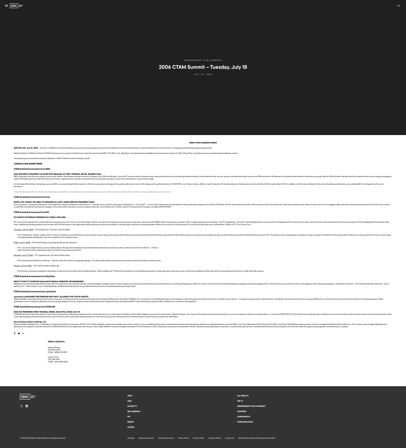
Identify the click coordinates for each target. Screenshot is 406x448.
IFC (128, 417)
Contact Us (229, 438)
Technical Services (166, 438)
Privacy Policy (198, 438)
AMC (129, 401)
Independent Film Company (203, 60)
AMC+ (130, 396)
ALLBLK (130, 427)
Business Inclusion (146, 438)
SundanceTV (243, 417)
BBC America (133, 412)
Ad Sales (130, 438)
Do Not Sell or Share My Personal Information (257, 438)
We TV (240, 401)
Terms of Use (183, 438)
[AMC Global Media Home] (16, 5)
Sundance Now (245, 422)
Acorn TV (132, 406)
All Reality (243, 396)
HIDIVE (130, 422)
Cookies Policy (215, 438)
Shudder (241, 412)
